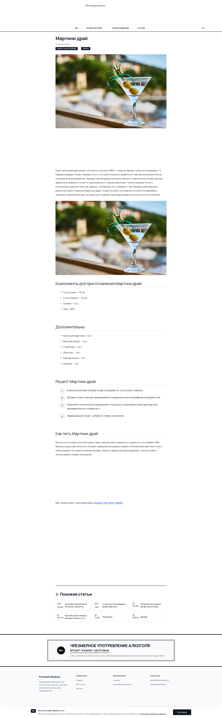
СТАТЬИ (141, 28)
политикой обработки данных (153, 714)
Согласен (182, 712)
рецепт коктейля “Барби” (108, 502)
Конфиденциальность (122, 684)
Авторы (79, 688)
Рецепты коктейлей (66, 48)
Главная (79, 680)
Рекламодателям (157, 684)
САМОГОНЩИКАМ (120, 28)
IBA (76, 28)
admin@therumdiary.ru (159, 680)
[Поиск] (203, 28)
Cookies (116, 680)
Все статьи (81, 684)
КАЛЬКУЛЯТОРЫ (94, 28)
